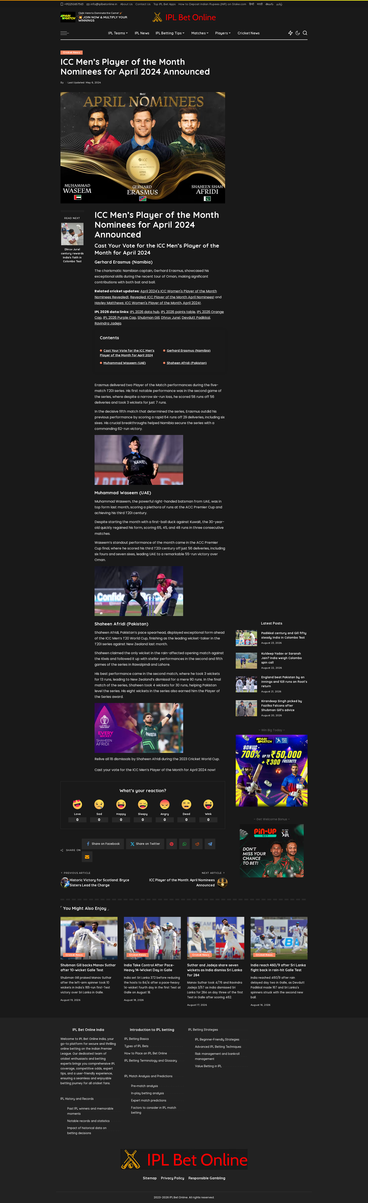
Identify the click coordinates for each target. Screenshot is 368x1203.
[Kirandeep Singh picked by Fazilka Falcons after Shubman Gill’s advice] (246, 708)
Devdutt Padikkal (196, 317)
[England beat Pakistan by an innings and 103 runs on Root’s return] (246, 684)
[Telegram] (210, 844)
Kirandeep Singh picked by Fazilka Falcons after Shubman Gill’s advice (281, 705)
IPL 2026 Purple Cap (119, 317)
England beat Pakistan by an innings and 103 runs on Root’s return (284, 681)
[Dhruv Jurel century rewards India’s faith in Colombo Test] (72, 234)
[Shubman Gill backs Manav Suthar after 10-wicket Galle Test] (89, 938)
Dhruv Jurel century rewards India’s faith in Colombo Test (72, 255)
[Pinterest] (171, 844)
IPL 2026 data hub (144, 311)
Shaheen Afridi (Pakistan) (187, 363)
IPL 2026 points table (178, 311)
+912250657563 (73, 4)
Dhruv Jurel (170, 317)
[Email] (87, 856)
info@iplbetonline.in (104, 4)
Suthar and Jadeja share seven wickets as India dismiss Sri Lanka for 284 (214, 970)
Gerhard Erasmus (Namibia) (188, 350)
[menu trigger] (66, 33)
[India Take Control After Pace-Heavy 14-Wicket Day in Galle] (152, 938)
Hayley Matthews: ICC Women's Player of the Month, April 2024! (148, 302)
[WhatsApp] (184, 844)
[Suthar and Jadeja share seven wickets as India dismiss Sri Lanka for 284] (215, 938)
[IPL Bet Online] (184, 17)
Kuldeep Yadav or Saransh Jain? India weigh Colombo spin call (281, 658)
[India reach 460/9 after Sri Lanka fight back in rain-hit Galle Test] (279, 938)
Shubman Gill (149, 317)
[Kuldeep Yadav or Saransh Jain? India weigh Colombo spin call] (246, 661)
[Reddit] (197, 844)
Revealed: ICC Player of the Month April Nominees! (172, 297)
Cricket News (71, 52)
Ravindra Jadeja (108, 323)
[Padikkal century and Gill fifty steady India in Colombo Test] (246, 638)
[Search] (305, 33)
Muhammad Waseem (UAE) (125, 363)
